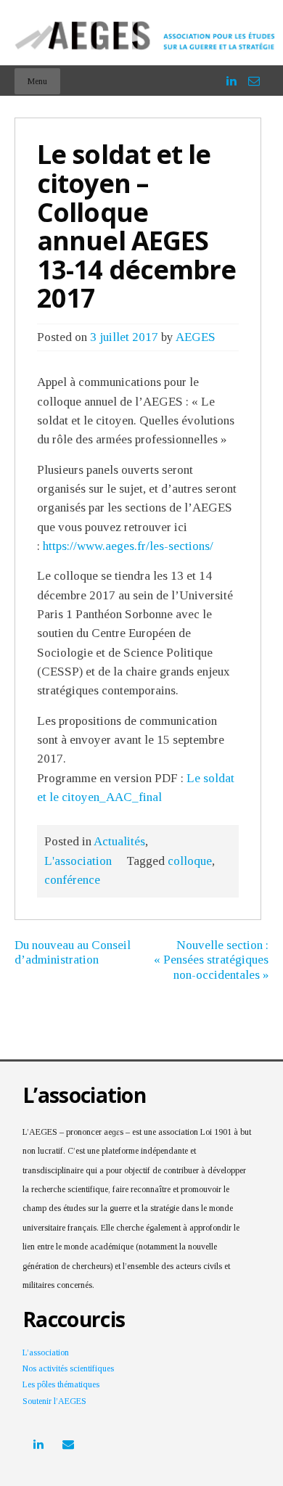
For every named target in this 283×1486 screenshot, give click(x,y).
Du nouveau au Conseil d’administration (73, 952)
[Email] (254, 74)
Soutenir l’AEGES (54, 1401)
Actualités (119, 841)
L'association (78, 861)
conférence (72, 880)
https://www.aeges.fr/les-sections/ (128, 546)
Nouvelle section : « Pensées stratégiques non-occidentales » (211, 960)
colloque (190, 861)
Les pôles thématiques (60, 1384)
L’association (45, 1352)
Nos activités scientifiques (68, 1368)
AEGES (196, 337)
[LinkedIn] (231, 74)
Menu (37, 81)
